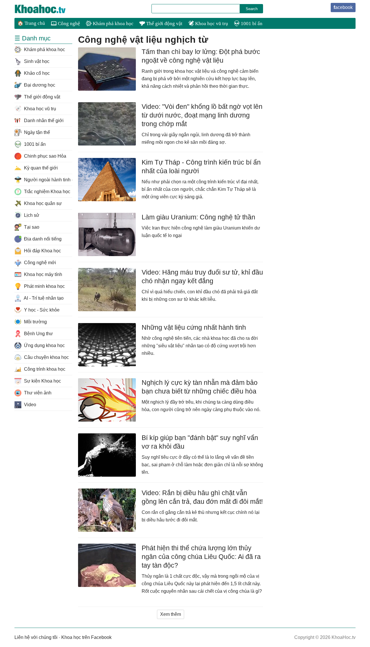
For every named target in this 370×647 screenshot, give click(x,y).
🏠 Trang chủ (31, 23)
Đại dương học (39, 85)
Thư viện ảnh (37, 392)
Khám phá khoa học (113, 23)
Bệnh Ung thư (38, 333)
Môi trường (35, 321)
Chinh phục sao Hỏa (44, 156)
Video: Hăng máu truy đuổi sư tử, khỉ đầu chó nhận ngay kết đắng (202, 277)
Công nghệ (68, 23)
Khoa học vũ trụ (211, 23)
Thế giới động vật (163, 23)
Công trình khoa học (44, 369)
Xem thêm (170, 614)
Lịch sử (31, 215)
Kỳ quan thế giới (40, 167)
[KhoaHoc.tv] (46, 9)
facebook (343, 7)
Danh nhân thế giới (43, 120)
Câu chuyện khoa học (46, 357)
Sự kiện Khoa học (42, 380)
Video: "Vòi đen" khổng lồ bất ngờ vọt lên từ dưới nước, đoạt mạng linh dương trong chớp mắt (202, 115)
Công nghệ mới (39, 262)
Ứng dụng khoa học (44, 345)
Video (29, 404)
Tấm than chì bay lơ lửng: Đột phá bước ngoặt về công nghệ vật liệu (201, 56)
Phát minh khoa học (44, 286)
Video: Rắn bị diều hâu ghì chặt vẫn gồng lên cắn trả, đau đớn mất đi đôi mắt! (202, 497)
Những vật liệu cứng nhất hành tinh (194, 327)
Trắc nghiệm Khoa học (46, 191)
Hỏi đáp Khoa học (42, 250)
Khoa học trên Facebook (86, 637)
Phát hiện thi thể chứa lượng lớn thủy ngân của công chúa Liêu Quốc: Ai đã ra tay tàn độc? (201, 556)
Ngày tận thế (36, 132)
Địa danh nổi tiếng (42, 238)
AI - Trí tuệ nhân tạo (43, 298)
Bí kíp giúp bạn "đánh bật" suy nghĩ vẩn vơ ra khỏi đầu (200, 442)
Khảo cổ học (36, 73)
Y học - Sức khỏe (41, 309)
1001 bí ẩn (251, 23)
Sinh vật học (36, 61)
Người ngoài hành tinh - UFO (47, 179)
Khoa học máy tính (42, 274)
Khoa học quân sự (42, 203)
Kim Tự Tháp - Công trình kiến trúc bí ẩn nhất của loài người (201, 167)
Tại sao (31, 227)
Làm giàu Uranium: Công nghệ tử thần (198, 217)
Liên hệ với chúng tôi (36, 637)
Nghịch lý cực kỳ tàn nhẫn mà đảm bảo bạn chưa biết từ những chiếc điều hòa (200, 387)
